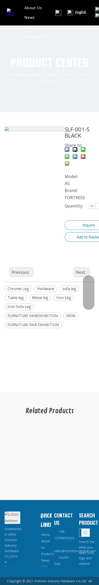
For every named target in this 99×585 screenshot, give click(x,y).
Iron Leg (63, 297)
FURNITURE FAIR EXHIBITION (33, 324)
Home (45, 534)
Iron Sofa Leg (19, 306)
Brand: (71, 190)
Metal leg (40, 297)
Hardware (45, 288)
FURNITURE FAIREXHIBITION (33, 315)
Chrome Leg (18, 288)
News (29, 17)
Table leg (16, 297)
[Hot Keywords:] (86, 532)
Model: (71, 176)
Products (47, 554)
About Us (33, 7)
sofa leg (69, 288)
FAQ (28, 27)
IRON (71, 315)
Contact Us (34, 36)
